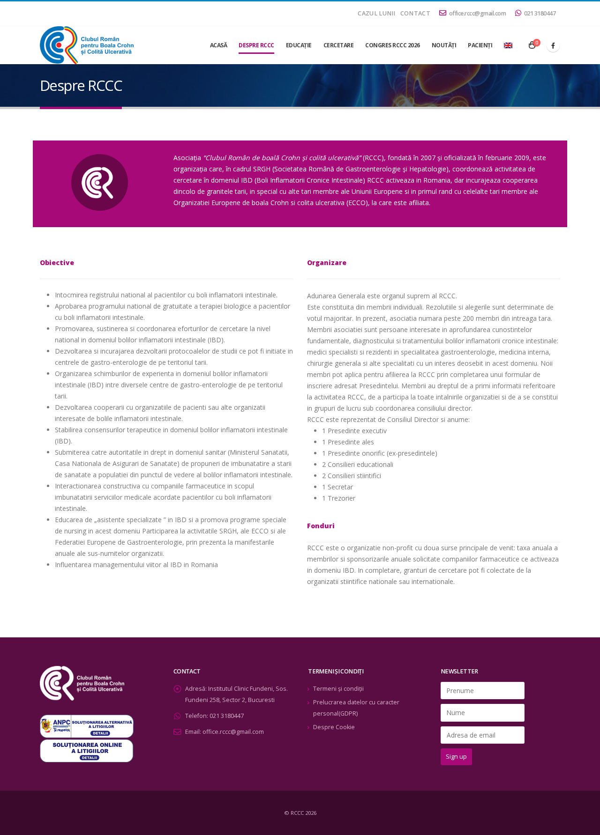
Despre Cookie (334, 727)
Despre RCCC (256, 45)
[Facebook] (553, 45)
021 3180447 (540, 13)
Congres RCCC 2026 (392, 45)
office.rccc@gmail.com (477, 13)
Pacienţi (480, 45)
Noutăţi (444, 45)
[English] (508, 45)
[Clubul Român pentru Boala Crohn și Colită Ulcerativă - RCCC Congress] (87, 45)
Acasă (218, 45)
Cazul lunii (376, 13)
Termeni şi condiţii (338, 689)
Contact (415, 13)
